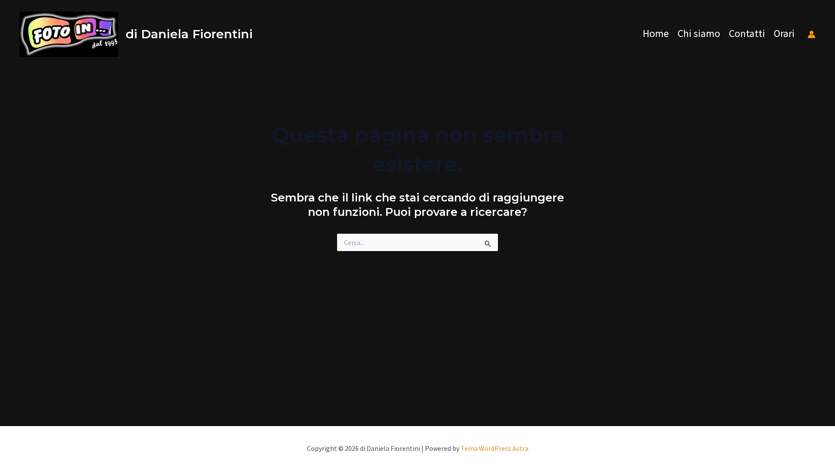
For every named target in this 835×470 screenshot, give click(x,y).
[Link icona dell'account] (811, 34)
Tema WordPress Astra (494, 448)
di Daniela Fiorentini (189, 34)
